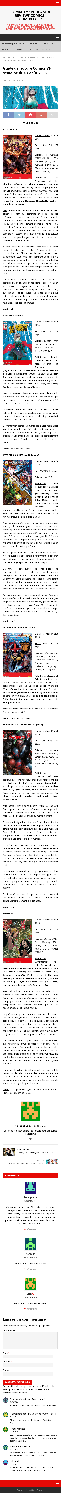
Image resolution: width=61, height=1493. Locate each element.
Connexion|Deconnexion (13, 43)
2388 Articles (40, 1126)
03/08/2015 (10, 80)
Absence (21, 1428)
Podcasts (6, 49)
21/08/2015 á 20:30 (31, 1297)
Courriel (7, 1361)
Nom (5, 1352)
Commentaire (9, 1330)
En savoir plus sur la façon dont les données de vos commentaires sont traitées (29, 1389)
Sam (21, 80)
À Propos (46, 49)
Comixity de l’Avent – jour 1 (32, 1399)
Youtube (33, 43)
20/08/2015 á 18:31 (31, 1257)
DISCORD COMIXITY (49, 43)
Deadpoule (30, 1197)
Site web (7, 1370)
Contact (19, 49)
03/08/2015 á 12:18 (31, 1201)
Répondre (32, 1229)
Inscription (33, 49)
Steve (12, 1399)
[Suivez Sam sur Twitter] (30, 1139)
